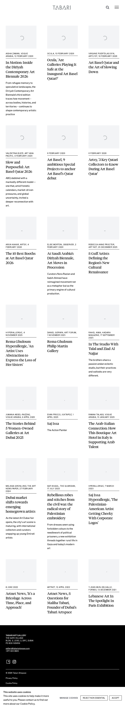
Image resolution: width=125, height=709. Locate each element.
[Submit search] (107, 7)
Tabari (62, 7)
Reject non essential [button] (94, 697)
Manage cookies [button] (69, 698)
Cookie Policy (11, 683)
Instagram (14, 662)
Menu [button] (116, 7)
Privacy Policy (12, 678)
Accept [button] (115, 697)
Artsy (8, 662)
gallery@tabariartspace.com (18, 648)
